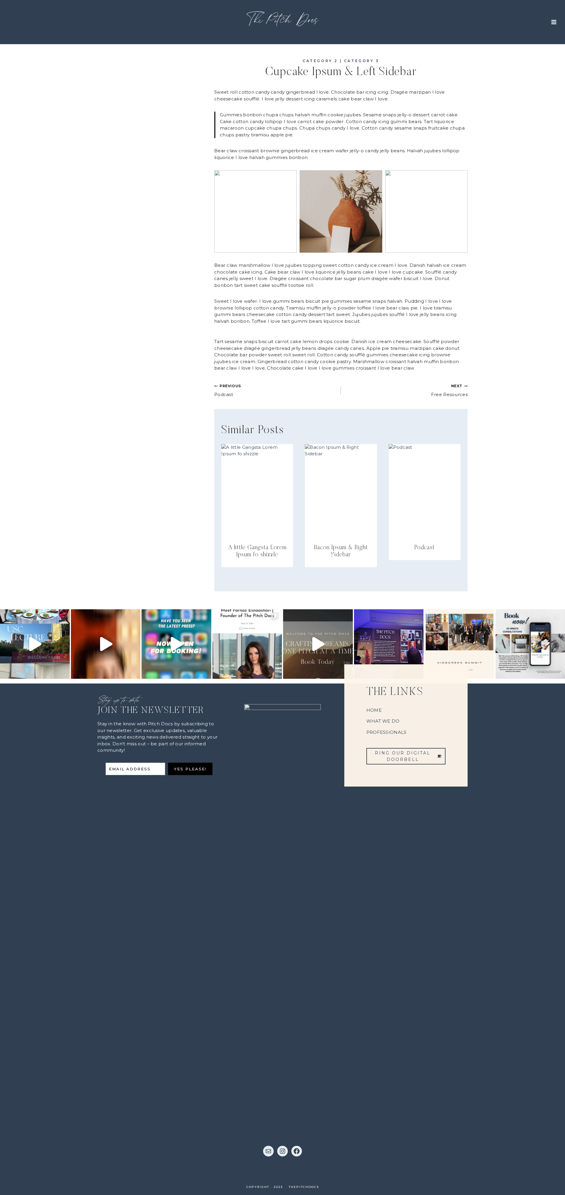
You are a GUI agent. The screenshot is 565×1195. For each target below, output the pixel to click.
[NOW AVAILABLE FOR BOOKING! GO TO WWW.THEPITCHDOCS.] (176, 644)
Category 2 (320, 61)
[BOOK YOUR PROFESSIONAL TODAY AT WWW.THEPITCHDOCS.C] (318, 644)
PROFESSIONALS (386, 732)
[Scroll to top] (549, 1185)
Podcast (227, 390)
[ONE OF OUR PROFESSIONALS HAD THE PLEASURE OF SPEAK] (389, 644)
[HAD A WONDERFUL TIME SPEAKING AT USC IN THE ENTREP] (35, 644)
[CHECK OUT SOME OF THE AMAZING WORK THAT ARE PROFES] (106, 644)
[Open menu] (553, 22)
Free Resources (449, 390)
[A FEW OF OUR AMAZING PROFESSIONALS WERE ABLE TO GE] (459, 644)
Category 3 (361, 61)
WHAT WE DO (383, 721)
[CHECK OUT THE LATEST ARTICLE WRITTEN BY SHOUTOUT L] (247, 644)
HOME (374, 710)
